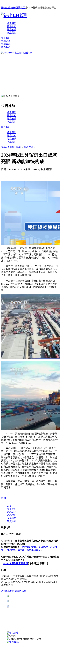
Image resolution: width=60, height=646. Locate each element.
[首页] (16, 52)
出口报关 (10, 550)
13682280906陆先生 (32, 606)
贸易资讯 (11, 29)
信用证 (20, 550)
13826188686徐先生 (32, 596)
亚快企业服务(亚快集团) (13, 7)
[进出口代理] (14, 15)
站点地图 (11, 521)
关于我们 (11, 23)
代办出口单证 (34, 550)
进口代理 (43, 547)
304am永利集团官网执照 (15, 563)
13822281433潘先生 (32, 601)
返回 (3, 498)
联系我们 (11, 32)
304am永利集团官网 (11, 147)
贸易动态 (11, 26)
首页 (9, 506)
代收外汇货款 (29, 547)
